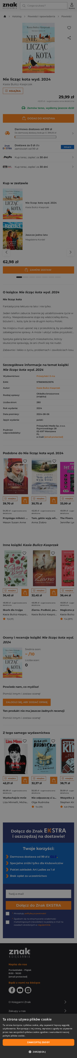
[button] (38, 1052)
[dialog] (38, 1036)
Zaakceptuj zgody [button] (38, 1042)
